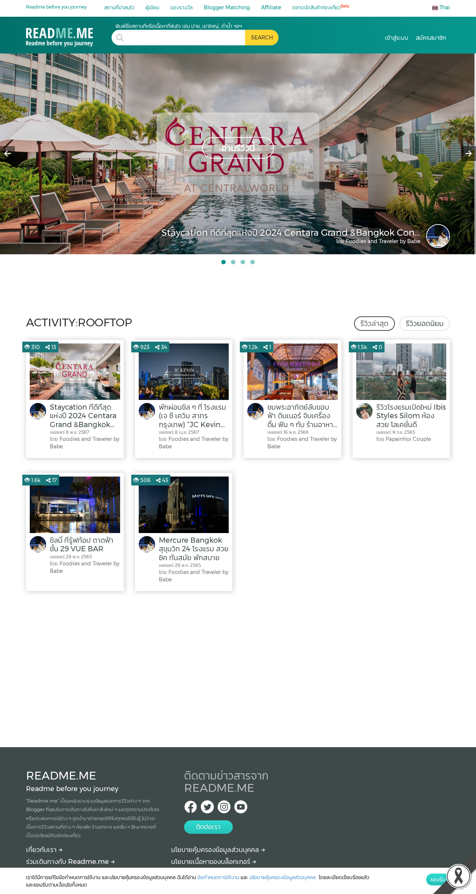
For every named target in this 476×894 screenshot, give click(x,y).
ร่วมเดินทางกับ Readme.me (68, 862)
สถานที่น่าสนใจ (119, 7)
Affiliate (271, 7)
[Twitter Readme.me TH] (207, 809)
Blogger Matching (227, 7)
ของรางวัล (181, 7)
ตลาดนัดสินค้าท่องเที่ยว (320, 7)
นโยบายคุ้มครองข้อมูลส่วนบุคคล (216, 850)
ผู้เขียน (152, 7)
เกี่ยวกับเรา (42, 850)
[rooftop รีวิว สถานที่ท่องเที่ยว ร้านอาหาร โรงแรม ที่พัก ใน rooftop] (69, 34)
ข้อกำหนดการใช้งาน (218, 877)
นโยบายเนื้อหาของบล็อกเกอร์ (211, 862)
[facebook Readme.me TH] (190, 809)
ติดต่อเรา (208, 827)
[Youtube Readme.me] (240, 809)
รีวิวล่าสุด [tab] (374, 323)
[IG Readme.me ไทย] (224, 809)
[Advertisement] (238, 667)
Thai (444, 7)
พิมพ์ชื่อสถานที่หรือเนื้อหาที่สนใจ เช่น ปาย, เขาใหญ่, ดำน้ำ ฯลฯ (178, 26)
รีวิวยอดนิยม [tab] (425, 323)
